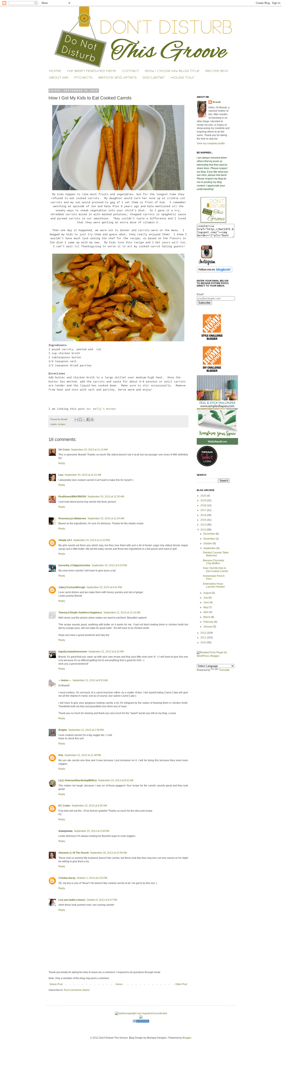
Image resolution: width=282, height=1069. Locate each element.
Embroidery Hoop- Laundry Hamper (214, 585)
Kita (60, 755)
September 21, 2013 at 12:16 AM (121, 612)
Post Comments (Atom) (77, 990)
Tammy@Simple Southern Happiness (80, 612)
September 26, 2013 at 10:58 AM (108, 852)
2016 (203, 515)
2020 (203, 495)
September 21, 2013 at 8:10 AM (106, 651)
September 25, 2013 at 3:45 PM (91, 831)
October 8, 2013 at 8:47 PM (102, 899)
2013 (203, 529)
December (209, 533)
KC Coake (64, 805)
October (208, 543)
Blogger (186, 1037)
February (208, 621)
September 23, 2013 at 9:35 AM (89, 805)
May (206, 607)
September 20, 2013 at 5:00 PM (109, 565)
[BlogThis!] (80, 419)
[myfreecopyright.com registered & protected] (141, 1013)
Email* (200, 294)
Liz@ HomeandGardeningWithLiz (77, 780)
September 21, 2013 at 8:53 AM (90, 680)
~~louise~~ (64, 680)
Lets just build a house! (71, 899)
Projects (83, 77)
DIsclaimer (153, 77)
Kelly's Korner (104, 409)
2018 (203, 505)
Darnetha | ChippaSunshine (74, 565)
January (208, 626)
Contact (130, 71)
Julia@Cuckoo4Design (71, 587)
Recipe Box (216, 71)
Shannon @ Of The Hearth (73, 852)
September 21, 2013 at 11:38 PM (82, 755)
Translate (224, 670)
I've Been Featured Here (91, 71)
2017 (203, 510)
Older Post (181, 984)
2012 (203, 632)
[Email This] (76, 419)
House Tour (182, 77)
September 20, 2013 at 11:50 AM (106, 496)
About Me (58, 77)
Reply (61, 463)
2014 (203, 524)
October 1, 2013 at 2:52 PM (92, 878)
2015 (203, 519)
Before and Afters (117, 77)
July (206, 597)
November (209, 538)
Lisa (60, 474)
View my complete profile (211, 143)
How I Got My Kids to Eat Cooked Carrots (215, 569)
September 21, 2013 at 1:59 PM (86, 730)
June (206, 602)
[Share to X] (84, 419)
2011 (203, 637)
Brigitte (62, 730)
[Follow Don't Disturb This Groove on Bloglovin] (214, 271)
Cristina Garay (67, 878)
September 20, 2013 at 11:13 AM (89, 449)
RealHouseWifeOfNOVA (72, 496)
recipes (61, 424)
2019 (203, 500)
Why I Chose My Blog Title (172, 71)
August (207, 592)
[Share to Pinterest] (92, 419)
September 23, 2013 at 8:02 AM (115, 780)
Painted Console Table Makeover (216, 554)
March (207, 617)
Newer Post (56, 984)
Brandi (64, 419)
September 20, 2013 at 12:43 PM (91, 540)
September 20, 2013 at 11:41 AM (83, 474)
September (209, 548)
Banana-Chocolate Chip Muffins (213, 562)
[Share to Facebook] (88, 419)
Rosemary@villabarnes (72, 518)
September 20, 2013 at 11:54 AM (106, 518)
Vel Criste (64, 449)
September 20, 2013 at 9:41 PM (104, 587)
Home (55, 71)
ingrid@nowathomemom (72, 651)
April (206, 612)
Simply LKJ (65, 540)
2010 (203, 642)
